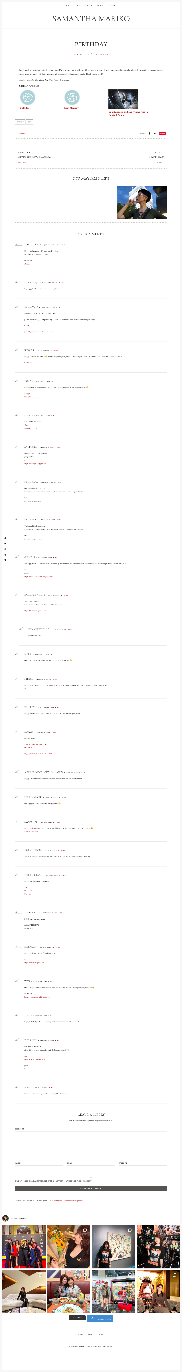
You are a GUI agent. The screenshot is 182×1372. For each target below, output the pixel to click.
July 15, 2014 (101, 54)
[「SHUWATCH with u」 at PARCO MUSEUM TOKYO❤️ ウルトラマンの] (113, 1246)
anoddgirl (30, 447)
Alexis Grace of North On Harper (43, 772)
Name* (18, 1163)
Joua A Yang (31, 307)
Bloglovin (27, 894)
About (78, 5)
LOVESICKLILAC (31, 428)
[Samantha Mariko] (91, 18)
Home (68, 5)
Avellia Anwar (32, 244)
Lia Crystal (30, 822)
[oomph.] (27, 393)
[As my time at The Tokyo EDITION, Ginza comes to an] (24, 1291)
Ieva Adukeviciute (34, 595)
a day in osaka (156, 156)
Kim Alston (30, 707)
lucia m (28, 732)
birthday (20, 122)
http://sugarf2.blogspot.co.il (34, 1059)
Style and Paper (33, 875)
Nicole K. (29, 350)
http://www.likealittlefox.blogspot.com (38, 576)
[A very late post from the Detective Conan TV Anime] (113, 1291)
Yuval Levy (30, 1040)
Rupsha (28, 415)
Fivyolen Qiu (31, 282)
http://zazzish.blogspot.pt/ (34, 963)
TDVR (27, 981)
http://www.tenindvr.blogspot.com (37, 997)
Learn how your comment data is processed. (67, 1200)
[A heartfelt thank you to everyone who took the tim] (68, 1246)
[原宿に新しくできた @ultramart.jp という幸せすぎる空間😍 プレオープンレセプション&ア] (158, 1246)
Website (123, 1163)
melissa (28, 679)
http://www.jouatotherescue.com (40, 332)
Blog (89, 5)
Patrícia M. (30, 947)
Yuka (27, 1015)
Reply (63, 245)
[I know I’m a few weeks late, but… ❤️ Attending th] (24, 1246)
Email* (70, 1163)
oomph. (28, 381)
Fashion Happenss (31, 832)
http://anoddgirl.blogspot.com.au (36, 463)
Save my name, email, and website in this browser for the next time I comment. (53, 1181)
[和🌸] (158, 1291)
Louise (28, 654)
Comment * (20, 1129)
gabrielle (29, 557)
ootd (30, 122)
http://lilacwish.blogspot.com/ (35, 611)
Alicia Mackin (32, 912)
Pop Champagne (33, 797)
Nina (27, 1087)
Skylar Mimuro (33, 850)
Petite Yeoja (31, 482)
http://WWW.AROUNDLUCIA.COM (38, 754)
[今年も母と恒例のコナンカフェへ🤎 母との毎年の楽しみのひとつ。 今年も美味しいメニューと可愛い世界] (68, 1291)
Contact (112, 5)
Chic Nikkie (28, 363)
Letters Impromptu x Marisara (34, 156)
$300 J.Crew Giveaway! (33, 397)
